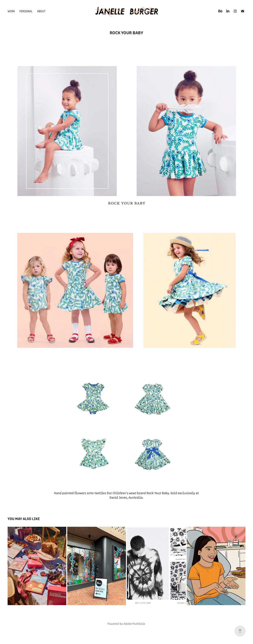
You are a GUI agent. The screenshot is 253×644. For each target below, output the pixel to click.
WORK (11, 11)
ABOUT (41, 11)
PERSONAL (26, 11)
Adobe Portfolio (134, 623)
